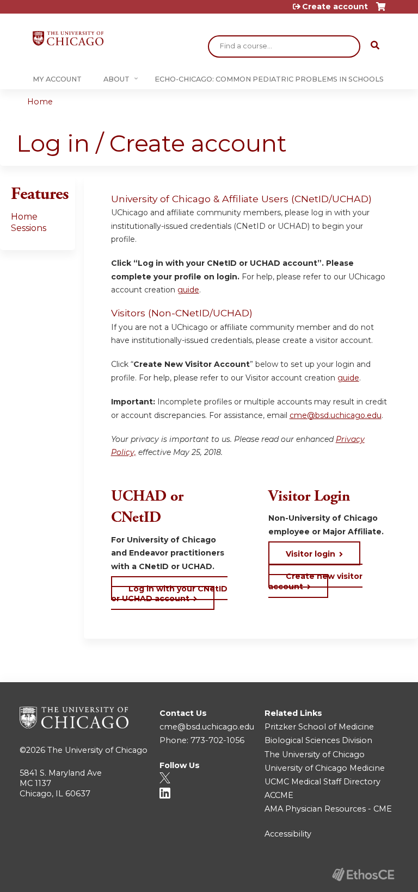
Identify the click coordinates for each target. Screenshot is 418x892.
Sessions (28, 228)
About (116, 79)
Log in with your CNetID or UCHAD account (169, 593)
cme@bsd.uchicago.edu (336, 415)
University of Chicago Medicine (325, 768)
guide (188, 290)
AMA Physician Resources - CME (328, 809)
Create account (335, 6)
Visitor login (310, 554)
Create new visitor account (315, 581)
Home (40, 102)
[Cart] (380, 10)
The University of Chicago (97, 750)
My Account (57, 79)
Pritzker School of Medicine (319, 727)
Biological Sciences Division (318, 740)
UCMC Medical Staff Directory (322, 782)
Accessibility (288, 834)
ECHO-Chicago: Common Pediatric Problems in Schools (269, 79)
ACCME (279, 795)
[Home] (68, 38)
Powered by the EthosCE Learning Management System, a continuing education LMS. (363, 874)
